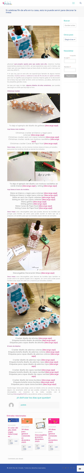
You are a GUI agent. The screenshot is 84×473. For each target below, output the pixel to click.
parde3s (23, 405)
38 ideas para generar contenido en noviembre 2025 (52, 435)
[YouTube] (68, 468)
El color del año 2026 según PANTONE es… (13, 432)
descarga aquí (51, 125)
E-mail (66, 58)
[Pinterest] (71, 468)
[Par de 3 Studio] (7, 3)
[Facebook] (63, 468)
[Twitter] (66, 468)
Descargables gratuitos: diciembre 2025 (41, 438)
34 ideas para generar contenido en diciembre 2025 (25, 435)
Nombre (67, 67)
